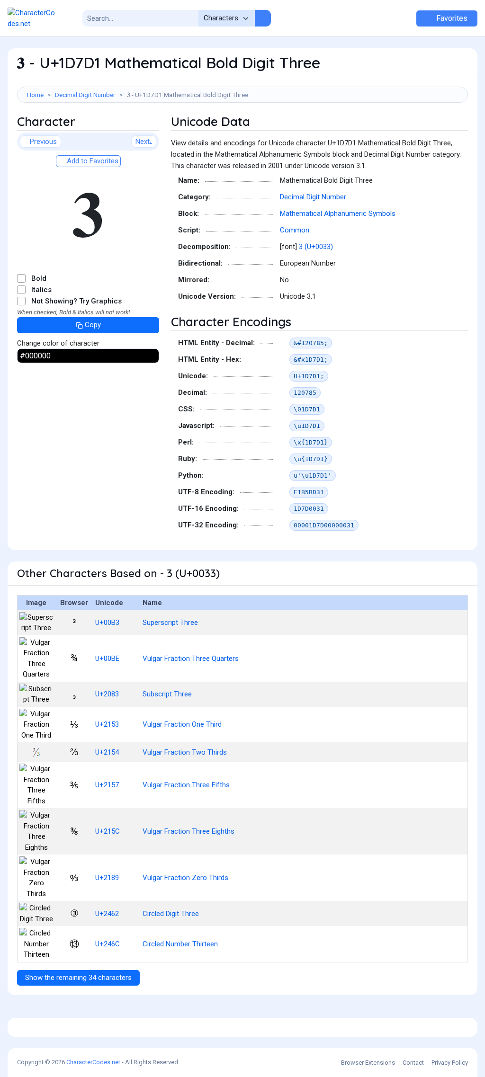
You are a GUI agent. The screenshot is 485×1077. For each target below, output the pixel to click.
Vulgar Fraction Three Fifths (186, 785)
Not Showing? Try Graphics (76, 301)
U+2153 (107, 724)
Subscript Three (167, 694)
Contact (413, 1062)
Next (142, 141)
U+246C (107, 944)
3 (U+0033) (316, 246)
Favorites (450, 18)
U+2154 (107, 752)
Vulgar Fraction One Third (182, 724)
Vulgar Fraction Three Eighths (188, 831)
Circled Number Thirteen (180, 944)
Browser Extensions (368, 1062)
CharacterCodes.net (93, 1062)
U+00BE (107, 658)
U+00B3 (107, 622)
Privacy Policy (449, 1062)
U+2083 (107, 694)
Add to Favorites (91, 161)
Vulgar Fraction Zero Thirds (185, 877)
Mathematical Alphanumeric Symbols (337, 213)
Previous (43, 141)
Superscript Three (170, 622)
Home (35, 94)
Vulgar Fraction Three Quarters (191, 658)
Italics (41, 289)
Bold (38, 278)
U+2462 (107, 913)
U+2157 (107, 785)
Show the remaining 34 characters (78, 977)
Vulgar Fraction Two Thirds (185, 752)
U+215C (107, 831)
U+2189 (107, 877)
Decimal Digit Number (85, 94)
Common (294, 230)
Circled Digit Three (171, 913)
